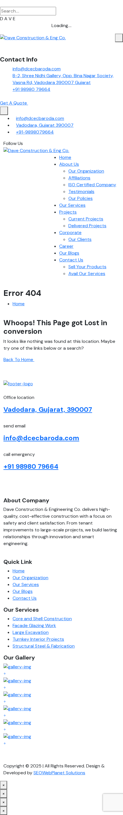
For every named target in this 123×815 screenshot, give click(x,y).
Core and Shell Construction (42, 619)
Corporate (70, 233)
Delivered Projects (87, 226)
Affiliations (79, 178)
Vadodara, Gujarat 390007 (45, 125)
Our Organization (86, 171)
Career (66, 246)
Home (65, 157)
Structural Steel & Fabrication (44, 646)
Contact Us (71, 260)
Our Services (72, 205)
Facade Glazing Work (34, 625)
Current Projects (85, 219)
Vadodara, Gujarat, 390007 (47, 409)
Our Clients (80, 239)
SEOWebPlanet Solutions (59, 773)
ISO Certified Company (92, 185)
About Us (69, 164)
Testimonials (81, 191)
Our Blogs (69, 253)
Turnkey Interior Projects (38, 639)
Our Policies (80, 198)
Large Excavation (31, 632)
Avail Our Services (86, 274)
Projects (68, 212)
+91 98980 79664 (31, 89)
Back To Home (18, 360)
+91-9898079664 (35, 132)
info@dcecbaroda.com (37, 69)
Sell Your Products (87, 267)
